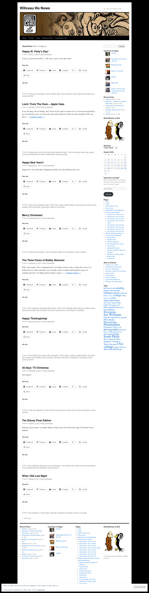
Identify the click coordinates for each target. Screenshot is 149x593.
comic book (107, 298)
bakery (68, 465)
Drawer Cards (111, 256)
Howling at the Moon (113, 242)
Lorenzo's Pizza (109, 273)
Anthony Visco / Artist (111, 265)
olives (74, 94)
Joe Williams (112, 314)
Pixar (23, 468)
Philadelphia (112, 324)
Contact (31, 38)
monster (124, 317)
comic (123, 295)
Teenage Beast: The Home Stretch (114, 105)
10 (108, 163)
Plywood (106, 332)
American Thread (59, 410)
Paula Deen (41, 154)
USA (120, 343)
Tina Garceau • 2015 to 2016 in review (90, 548)
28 (122, 168)
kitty (119, 317)
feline (118, 302)
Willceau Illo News (35, 7)
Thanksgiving (74, 357)
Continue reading (37, 117)
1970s (52, 410)
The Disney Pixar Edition (36, 420)
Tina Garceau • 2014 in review (115, 218)
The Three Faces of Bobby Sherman (43, 260)
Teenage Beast (111, 237)
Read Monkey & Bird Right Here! (114, 210)
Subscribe (108, 194)
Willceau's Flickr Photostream (113, 281)
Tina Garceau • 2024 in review (115, 229)
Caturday (113, 53)
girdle (52, 513)
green (59, 94)
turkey (90, 357)
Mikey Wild (114, 83)
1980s (114, 288)
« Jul (105, 173)
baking (107, 293)
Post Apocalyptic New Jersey (115, 244)
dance (47, 513)
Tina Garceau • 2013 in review (115, 216)
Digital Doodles (111, 239)
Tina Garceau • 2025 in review (115, 231)
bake (87, 152)
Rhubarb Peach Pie (116, 65)
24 (108, 168)
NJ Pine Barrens (110, 275)
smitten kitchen (50, 154)
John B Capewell (111, 317)
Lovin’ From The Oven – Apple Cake (43, 104)
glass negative (109, 307)
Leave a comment (27, 96)
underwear (69, 513)
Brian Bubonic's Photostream (113, 267)
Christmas (54, 252)
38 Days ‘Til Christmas (35, 367)
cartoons (73, 355)
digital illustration (69, 205)
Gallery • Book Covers (111, 206)
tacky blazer (65, 357)
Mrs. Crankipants (46, 54)
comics (113, 297)
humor (94, 205)
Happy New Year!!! (33, 162)
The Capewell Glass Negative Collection (112, 340)
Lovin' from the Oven (44, 152)
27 (118, 168)
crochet (68, 410)
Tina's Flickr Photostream (112, 279)
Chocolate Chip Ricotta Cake (29, 550)
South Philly (112, 336)
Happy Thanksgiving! (34, 318)
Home (24, 38)
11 (112, 163)
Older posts (26, 518)
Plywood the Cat (116, 332)
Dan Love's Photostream (112, 269)
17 (108, 165)
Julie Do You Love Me (29, 310)
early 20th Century (110, 303)
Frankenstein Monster (113, 248)
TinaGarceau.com (61, 38)
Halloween (119, 307)
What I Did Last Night (34, 476)
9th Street (108, 288)
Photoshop (57, 357)
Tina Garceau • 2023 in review (115, 227)
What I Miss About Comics (48, 308)
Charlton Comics (89, 308)
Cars (72, 465)
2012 (56, 205)
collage (61, 205)
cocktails (53, 94)
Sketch (106, 334)
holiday (89, 205)
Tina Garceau (45, 207)
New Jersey (109, 319)
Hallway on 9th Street (117, 71)
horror (82, 465)
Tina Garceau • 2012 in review (115, 214)
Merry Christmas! (32, 215)
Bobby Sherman (78, 308)
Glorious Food (32, 152)
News (65, 152)
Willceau (53, 207)
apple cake (76, 152)
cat (105, 295)
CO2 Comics (110, 295)
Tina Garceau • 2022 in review (115, 225)
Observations (111, 246)
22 (125, 165)
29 (125, 168)
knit (77, 410)
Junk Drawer (110, 258)
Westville (108, 349)
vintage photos (120, 347)
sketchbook (114, 334)
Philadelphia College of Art (112, 327)
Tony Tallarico (70, 310)
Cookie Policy (41, 590)
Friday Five (108, 305)
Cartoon (66, 355)
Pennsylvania (110, 322)
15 (125, 163)
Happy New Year (81, 205)
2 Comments (61, 207)
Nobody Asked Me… (111, 277)
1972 (64, 308)
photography (111, 329)
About (38, 38)
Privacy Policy (109, 208)
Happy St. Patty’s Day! (35, 51)
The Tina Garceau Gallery (112, 212)
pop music (51, 310)
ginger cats (116, 305)
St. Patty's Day (89, 94)
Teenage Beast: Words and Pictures (31, 545)
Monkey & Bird (47, 38)
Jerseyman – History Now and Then (115, 271)
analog (120, 288)
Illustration (25, 207)
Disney (77, 465)
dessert (91, 152)
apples (83, 152)
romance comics (60, 310)
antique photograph (112, 290)
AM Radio (69, 308)
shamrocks (80, 94)
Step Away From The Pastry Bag (50, 465)
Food (23, 154)
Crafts (30, 410)
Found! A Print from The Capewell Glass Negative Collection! (118, 91)
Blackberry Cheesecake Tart (113, 110)
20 (118, 165)
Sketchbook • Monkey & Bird (115, 254)
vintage (75, 513)
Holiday (30, 94)
